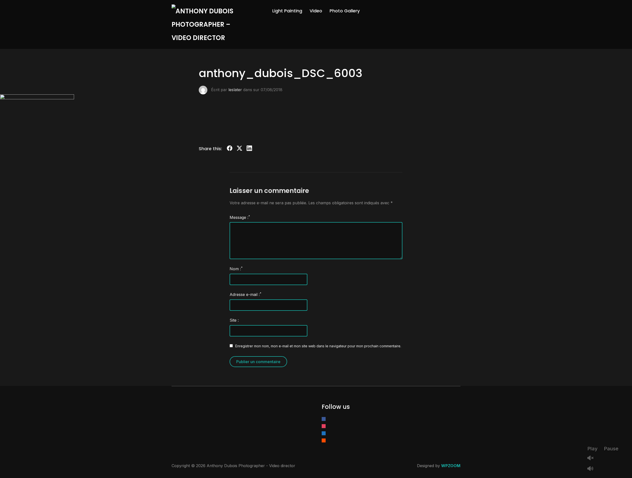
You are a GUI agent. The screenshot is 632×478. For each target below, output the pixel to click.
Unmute (592, 458)
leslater (235, 89)
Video (316, 11)
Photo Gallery (345, 11)
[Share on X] (239, 149)
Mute (592, 469)
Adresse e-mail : (245, 294)
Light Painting (287, 11)
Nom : (236, 268)
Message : (240, 217)
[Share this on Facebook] (229, 149)
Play (592, 449)
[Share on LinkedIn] (249, 149)
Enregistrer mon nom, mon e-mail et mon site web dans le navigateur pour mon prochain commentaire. (318, 346)
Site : (234, 320)
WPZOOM (450, 465)
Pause (611, 449)
